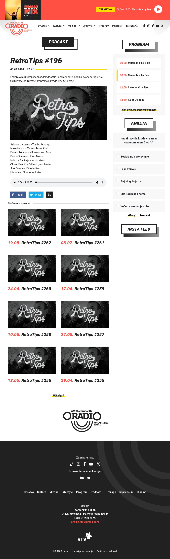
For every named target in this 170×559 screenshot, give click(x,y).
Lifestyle (88, 26)
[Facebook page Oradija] (153, 26)
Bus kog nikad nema (133, 194)
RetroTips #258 (36, 334)
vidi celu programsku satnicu (139, 109)
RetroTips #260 (36, 288)
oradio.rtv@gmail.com (85, 522)
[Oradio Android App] (82, 478)
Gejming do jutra (131, 181)
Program (104, 26)
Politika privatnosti (107, 551)
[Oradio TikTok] (144, 26)
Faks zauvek (128, 169)
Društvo (42, 26)
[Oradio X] (162, 26)
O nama (141, 492)
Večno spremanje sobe (135, 206)
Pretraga (130, 26)
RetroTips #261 (89, 242)
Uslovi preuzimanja (82, 551)
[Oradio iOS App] (88, 478)
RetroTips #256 (36, 380)
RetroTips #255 (89, 380)
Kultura (57, 26)
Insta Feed (139, 229)
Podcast (117, 26)
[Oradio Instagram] (148, 26)
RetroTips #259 (89, 288)
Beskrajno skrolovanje (135, 156)
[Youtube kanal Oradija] (157, 26)
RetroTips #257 (89, 334)
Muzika (72, 26)
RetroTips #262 (36, 242)
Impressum (126, 492)
